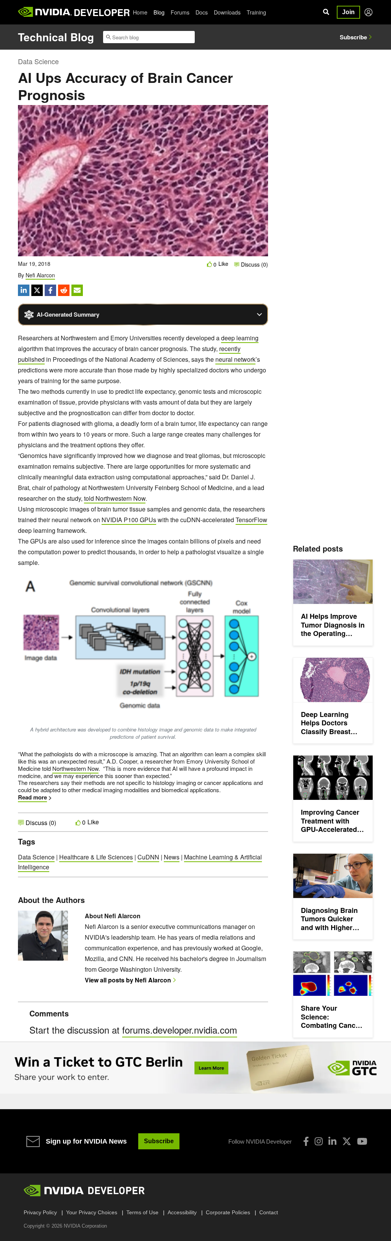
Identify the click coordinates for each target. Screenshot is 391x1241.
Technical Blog (56, 37)
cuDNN (148, 857)
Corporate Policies (228, 1212)
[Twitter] (346, 1141)
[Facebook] (306, 1141)
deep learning (240, 337)
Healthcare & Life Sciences (96, 857)
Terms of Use (142, 1212)
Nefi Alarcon (40, 275)
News (171, 857)
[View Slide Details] (195, 1068)
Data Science (38, 61)
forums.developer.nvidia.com (179, 1029)
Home (140, 12)
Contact (268, 1212)
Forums (180, 12)
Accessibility (182, 1212)
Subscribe (353, 37)
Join (348, 12)
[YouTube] (362, 1141)
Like (223, 263)
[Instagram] (319, 1141)
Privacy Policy (40, 1212)
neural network (235, 359)
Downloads (227, 12)
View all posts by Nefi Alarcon (128, 980)
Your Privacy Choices (91, 1212)
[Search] (326, 12)
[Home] (45, 12)
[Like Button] (209, 264)
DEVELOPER (102, 12)
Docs (202, 12)
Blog (159, 12)
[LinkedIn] (332, 1141)
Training (256, 12)
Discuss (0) (253, 264)
